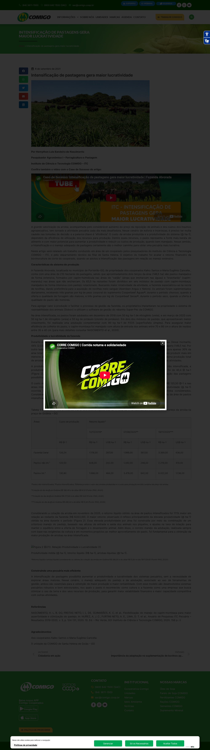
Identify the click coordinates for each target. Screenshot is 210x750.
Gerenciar (108, 743)
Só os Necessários (139, 743)
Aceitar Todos (170, 743)
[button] (162, 343)
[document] (105, 375)
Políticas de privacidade (25, 745)
